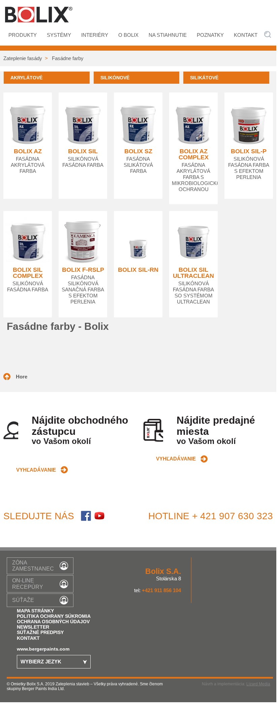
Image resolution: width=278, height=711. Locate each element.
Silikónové (114, 77)
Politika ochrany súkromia (54, 616)
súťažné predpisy (40, 632)
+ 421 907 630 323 (232, 516)
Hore (21, 376)
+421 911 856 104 (161, 590)
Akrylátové (26, 77)
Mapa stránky (35, 610)
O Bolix (128, 35)
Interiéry (94, 35)
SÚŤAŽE (23, 600)
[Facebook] (86, 517)
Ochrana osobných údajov (53, 621)
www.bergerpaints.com (43, 649)
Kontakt (245, 35)
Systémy (59, 35)
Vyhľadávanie (36, 470)
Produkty (22, 35)
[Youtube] (99, 517)
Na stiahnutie (168, 35)
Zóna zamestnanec (33, 566)
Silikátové (204, 77)
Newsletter (33, 627)
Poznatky (210, 35)
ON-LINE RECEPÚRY (27, 583)
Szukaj (267, 34)
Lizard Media (258, 684)
